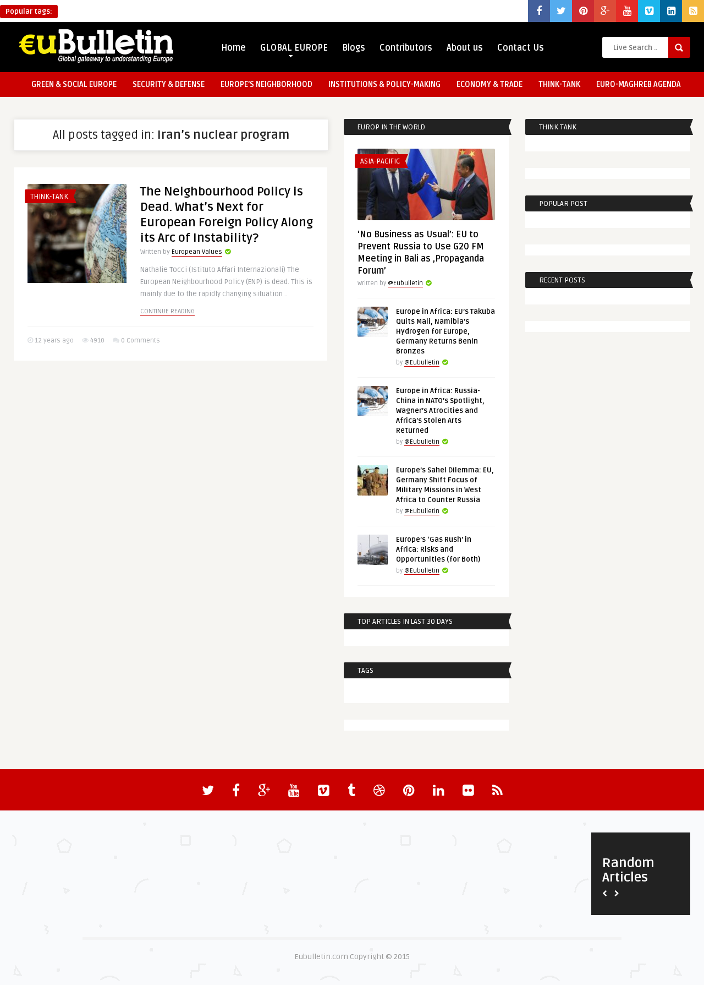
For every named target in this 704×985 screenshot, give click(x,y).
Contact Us (520, 47)
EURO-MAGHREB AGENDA (638, 84)
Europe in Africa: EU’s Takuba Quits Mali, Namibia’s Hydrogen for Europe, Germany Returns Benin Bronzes (445, 331)
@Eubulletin (405, 283)
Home (233, 47)
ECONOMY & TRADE (489, 84)
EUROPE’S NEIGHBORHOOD (266, 84)
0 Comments (140, 340)
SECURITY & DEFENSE (169, 84)
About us (465, 47)
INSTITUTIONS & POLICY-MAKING (384, 84)
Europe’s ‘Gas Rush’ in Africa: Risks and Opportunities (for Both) (438, 549)
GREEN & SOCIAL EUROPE (74, 84)
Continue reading (167, 311)
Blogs (353, 47)
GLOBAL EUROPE (294, 47)
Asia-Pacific (380, 161)
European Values (197, 252)
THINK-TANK (559, 84)
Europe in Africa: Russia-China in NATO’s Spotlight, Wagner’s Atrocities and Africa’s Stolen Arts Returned (440, 411)
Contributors (406, 47)
